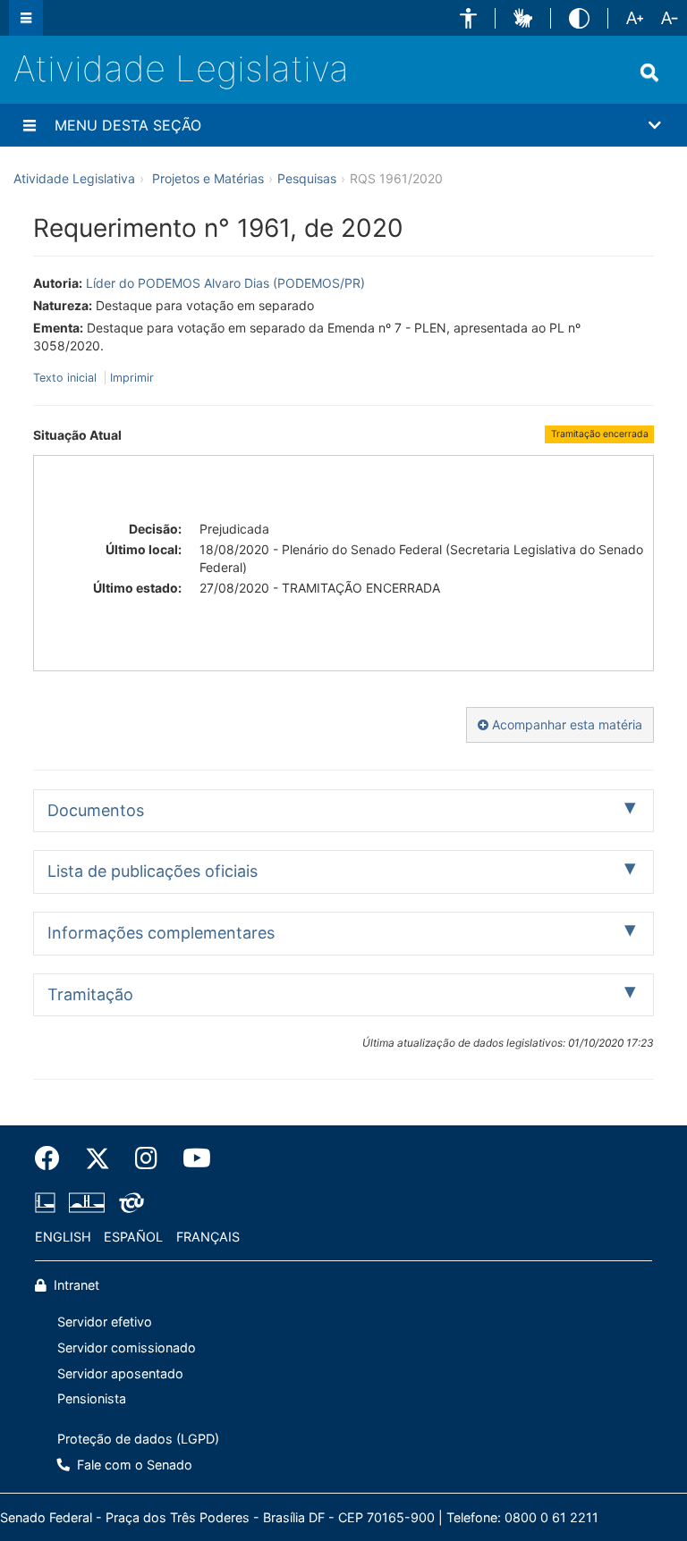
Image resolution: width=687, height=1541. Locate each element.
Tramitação (90, 994)
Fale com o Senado (132, 1464)
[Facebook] (53, 1158)
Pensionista (91, 1398)
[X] (97, 1158)
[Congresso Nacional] (87, 1202)
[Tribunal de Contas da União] (128, 1202)
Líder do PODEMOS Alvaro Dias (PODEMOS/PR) (225, 283)
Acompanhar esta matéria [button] (565, 724)
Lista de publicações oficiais (152, 871)
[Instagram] (146, 1158)
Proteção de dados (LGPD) (138, 1438)
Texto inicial (66, 377)
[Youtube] (190, 1158)
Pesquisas (306, 178)
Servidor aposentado (120, 1373)
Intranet (74, 1285)
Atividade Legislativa (181, 68)
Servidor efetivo (104, 1321)
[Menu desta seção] (29, 125)
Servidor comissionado (126, 1347)
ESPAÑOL (133, 1236)
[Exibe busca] (649, 72)
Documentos (95, 810)
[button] (468, 18)
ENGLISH (63, 1236)
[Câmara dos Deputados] (48, 1202)
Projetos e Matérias (208, 178)
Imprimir (132, 377)
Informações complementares (161, 932)
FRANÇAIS (208, 1236)
